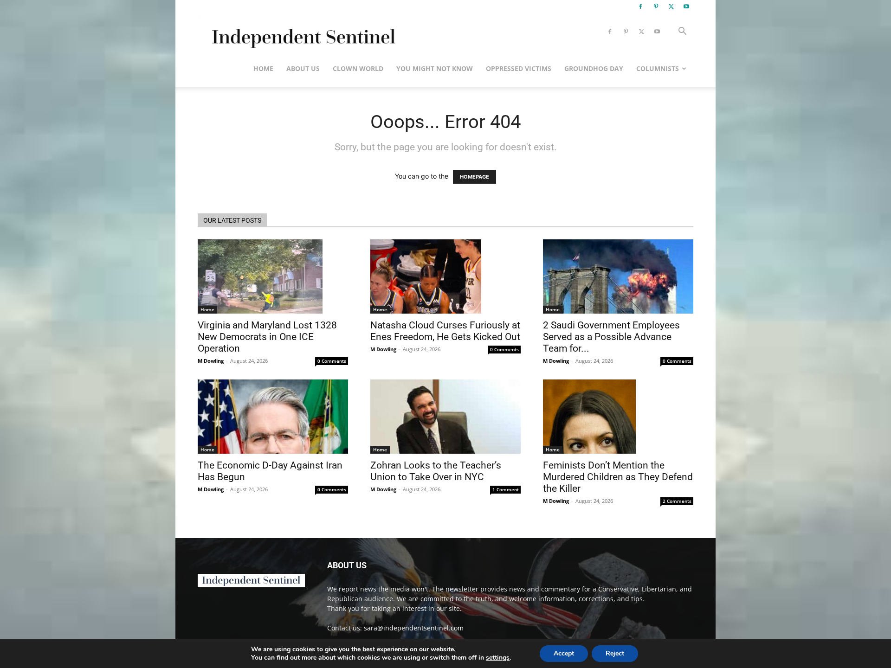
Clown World (358, 68)
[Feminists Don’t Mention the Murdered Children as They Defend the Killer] (618, 416)
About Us (303, 68)
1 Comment (505, 489)
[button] (682, 32)
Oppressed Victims (518, 68)
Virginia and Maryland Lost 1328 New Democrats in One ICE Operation (267, 337)
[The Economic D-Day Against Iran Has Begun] (273, 416)
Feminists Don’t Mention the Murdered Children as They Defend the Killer (618, 477)
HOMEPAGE (474, 176)
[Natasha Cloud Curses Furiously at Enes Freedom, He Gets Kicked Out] (445, 276)
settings (498, 658)
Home (263, 68)
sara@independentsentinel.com (414, 627)
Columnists (657, 68)
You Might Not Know (434, 68)
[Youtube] (686, 6)
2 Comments (677, 501)
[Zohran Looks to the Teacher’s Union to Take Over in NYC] (445, 416)
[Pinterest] (656, 6)
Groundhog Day (593, 68)
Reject (615, 653)
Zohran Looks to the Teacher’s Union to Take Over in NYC (435, 471)
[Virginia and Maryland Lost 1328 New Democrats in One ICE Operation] (273, 276)
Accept (564, 653)
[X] (671, 6)
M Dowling (211, 360)
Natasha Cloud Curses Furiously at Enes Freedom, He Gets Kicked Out (445, 331)
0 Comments (331, 361)
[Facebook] (640, 6)
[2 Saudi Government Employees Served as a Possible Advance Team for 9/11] (618, 276)
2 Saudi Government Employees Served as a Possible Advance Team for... (611, 337)
